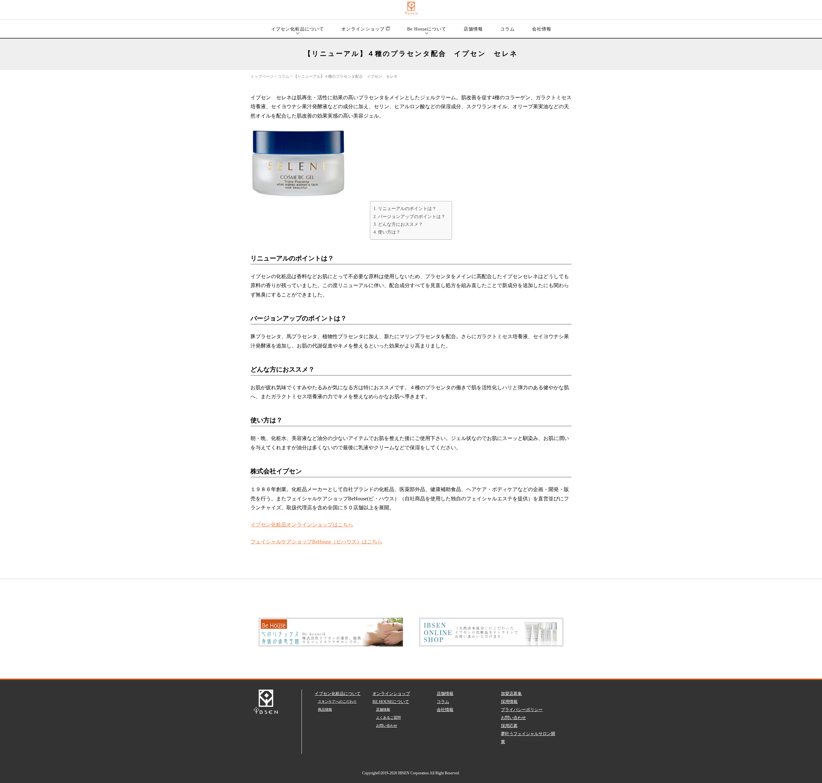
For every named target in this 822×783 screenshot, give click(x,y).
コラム (507, 29)
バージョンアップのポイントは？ (411, 216)
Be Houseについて (426, 29)
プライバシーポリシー (522, 709)
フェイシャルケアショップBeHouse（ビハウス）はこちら (316, 541)
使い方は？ (389, 231)
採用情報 (509, 701)
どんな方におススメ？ (400, 224)
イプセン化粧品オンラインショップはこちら (301, 524)
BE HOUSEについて (390, 701)
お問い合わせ (386, 725)
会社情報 (541, 29)
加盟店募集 (511, 693)
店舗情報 (473, 29)
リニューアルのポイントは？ (407, 208)
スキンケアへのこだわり (337, 701)
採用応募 (509, 725)
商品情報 (325, 709)
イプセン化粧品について (297, 29)
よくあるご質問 (388, 717)
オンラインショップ (363, 29)
